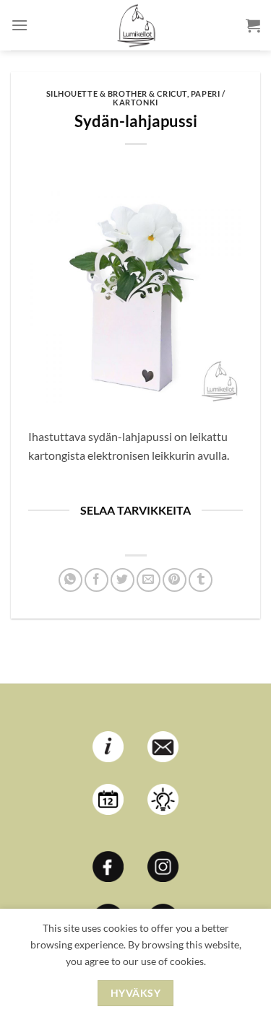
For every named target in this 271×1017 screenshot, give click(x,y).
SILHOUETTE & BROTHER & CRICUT (116, 93)
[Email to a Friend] (148, 580)
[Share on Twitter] (122, 580)
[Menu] (19, 25)
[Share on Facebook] (96, 580)
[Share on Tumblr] (200, 580)
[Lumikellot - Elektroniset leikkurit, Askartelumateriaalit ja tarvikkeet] (136, 25)
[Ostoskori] (253, 25)
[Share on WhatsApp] (70, 580)
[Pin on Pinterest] (174, 580)
